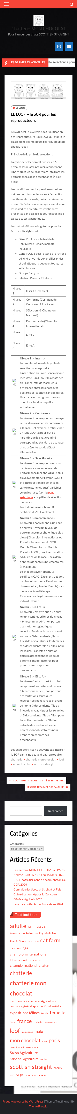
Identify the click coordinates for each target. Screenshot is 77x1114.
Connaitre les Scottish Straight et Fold (38, 889)
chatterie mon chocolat (40, 759)
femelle (57, 1012)
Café (36, 941)
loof (61, 759)
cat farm (50, 940)
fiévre (13, 1022)
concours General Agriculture (36, 1001)
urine (27, 1075)
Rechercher (55, 811)
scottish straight (44, 764)
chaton (44, 965)
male (38, 1031)
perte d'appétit (17, 1047)
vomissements (39, 1075)
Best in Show (18, 941)
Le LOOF (20, 107)
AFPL (31, 927)
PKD (28, 1047)
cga (25, 948)
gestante (37, 1022)
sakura (35, 1047)
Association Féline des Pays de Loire (33, 933)
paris (54, 1040)
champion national (23, 965)
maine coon (27, 1032)
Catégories (17, 843)
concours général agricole (26, 1006)
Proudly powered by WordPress (22, 1101)
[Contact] (69, 46)
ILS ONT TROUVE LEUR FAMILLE (45, 787)
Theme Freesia (38, 1106)
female (44, 1013)
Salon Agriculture (24, 1052)
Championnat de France (25, 960)
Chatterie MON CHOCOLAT (38, 28)
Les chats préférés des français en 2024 (38, 904)
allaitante (41, 927)
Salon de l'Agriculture (24, 1059)
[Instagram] (59, 46)
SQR (19, 1075)
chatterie (16, 759)
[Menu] (6, 4)
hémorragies (50, 1022)
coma (12, 1001)
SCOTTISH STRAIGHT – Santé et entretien (38, 780)
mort (44, 1041)
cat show (15, 948)
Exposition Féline (52, 1006)
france (24, 1021)
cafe (30, 941)
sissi (12, 1075)
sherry (58, 1068)
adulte (18, 925)
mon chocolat (22, 764)
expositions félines (25, 1012)
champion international (28, 954)
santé (43, 1059)
